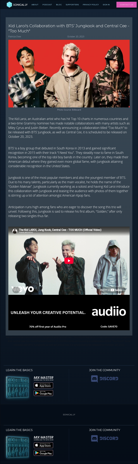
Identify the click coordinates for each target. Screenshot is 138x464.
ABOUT (35, 5)
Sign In (106, 5)
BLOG (59, 5)
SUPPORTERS (72, 5)
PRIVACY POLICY (91, 5)
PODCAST (47, 5)
